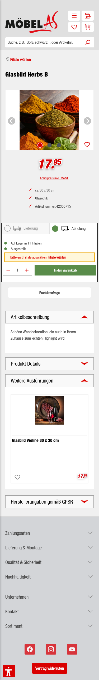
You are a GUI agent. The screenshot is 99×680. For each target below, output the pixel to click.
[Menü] (74, 16)
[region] (49, 120)
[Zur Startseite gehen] (24, 22)
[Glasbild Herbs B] (49, 120)
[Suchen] (88, 42)
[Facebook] (30, 649)
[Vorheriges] (12, 120)
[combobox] (43, 42)
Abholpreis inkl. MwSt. (54, 178)
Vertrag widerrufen (49, 668)
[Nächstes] (87, 120)
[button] (49, 530)
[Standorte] (88, 16)
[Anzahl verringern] (8, 270)
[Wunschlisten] (74, 27)
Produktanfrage (49, 292)
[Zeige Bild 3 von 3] (59, 145)
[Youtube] (72, 649)
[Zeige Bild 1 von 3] (40, 145)
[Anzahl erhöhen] (26, 270)
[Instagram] (51, 649)
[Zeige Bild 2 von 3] (49, 145)
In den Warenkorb (65, 270)
